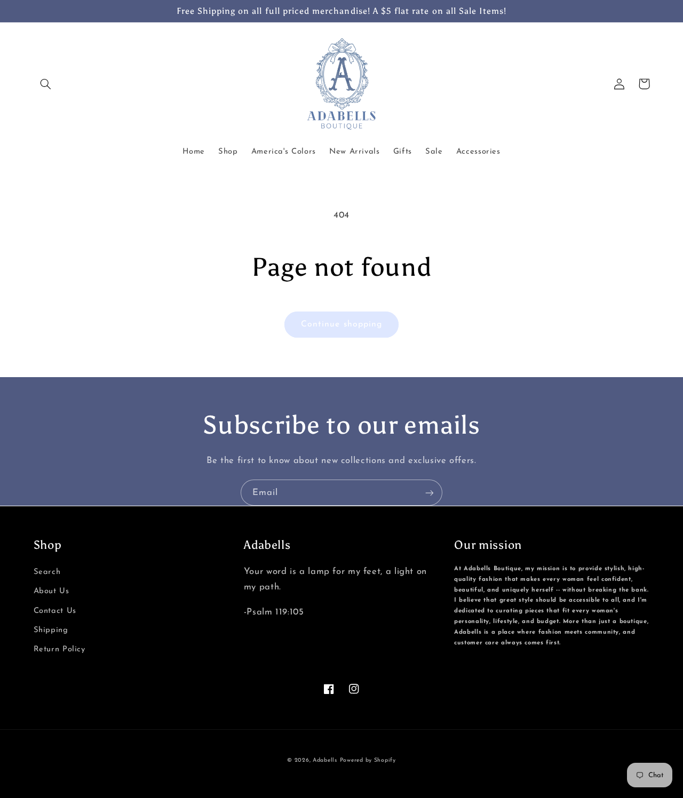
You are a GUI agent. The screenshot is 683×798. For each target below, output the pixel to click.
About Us (51, 591)
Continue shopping (341, 324)
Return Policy (59, 649)
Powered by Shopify (368, 760)
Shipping (51, 630)
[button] (46, 83)
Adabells (325, 760)
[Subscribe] (429, 493)
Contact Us (55, 611)
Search (47, 572)
